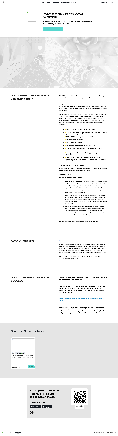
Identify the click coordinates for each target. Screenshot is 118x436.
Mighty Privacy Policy (111, 432)
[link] (23, 353)
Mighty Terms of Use (99, 432)
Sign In (113, 2)
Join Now (104, 2)
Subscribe (31, 366)
